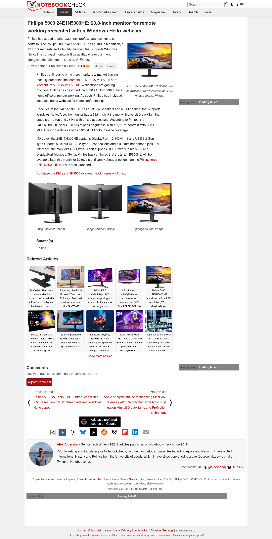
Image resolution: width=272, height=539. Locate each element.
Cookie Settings (162, 530)
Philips (41, 248)
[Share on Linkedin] (135, 432)
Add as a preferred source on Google (104, 421)
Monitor (99, 66)
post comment (40, 382)
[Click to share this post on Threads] (72, 432)
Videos (80, 12)
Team (107, 530)
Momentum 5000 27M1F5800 (89, 79)
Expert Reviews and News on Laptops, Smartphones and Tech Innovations (74, 479)
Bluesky (237, 467)
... (91, 65)
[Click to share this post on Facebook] (62, 432)
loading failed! (188, 102)
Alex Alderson (37, 65)
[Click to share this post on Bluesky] (83, 432)
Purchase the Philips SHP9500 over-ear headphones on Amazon (82, 173)
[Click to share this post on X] (93, 432)
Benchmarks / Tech (105, 12)
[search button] (227, 4)
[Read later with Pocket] (114, 432)
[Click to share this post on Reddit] (104, 432)
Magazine (158, 12)
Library (176, 12)
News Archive (136, 479)
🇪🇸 (88, 65)
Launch (111, 66)
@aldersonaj (216, 467)
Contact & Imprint (88, 530)
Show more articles (100, 356)
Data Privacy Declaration (131, 530)
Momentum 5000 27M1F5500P (58, 85)
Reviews (47, 12)
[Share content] (53, 432)
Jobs (207, 12)
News (64, 12)
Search (193, 12)
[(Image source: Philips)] (50, 203)
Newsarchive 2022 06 (159, 479)
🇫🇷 (83, 65)
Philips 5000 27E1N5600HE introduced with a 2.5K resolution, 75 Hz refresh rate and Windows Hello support (67, 402)
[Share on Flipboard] (125, 432)
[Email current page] (146, 432)
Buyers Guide (134, 12)
